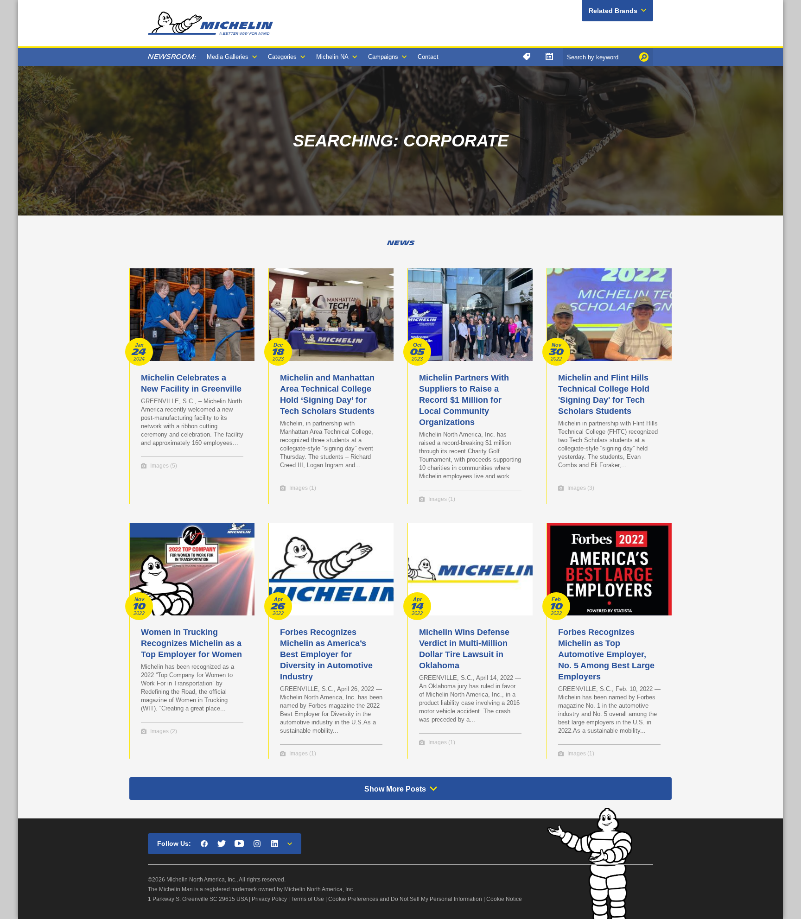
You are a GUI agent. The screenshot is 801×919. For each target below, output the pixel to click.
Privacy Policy (269, 899)
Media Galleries (227, 56)
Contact (428, 56)
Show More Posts (395, 789)
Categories (282, 56)
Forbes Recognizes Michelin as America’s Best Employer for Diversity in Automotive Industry (326, 654)
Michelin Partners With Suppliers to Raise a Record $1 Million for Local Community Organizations (464, 400)
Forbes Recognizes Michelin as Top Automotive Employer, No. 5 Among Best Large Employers (606, 654)
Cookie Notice (504, 899)
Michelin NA (332, 56)
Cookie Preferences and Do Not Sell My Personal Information (405, 899)
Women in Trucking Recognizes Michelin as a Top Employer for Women (191, 643)
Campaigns (383, 56)
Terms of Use (307, 899)
